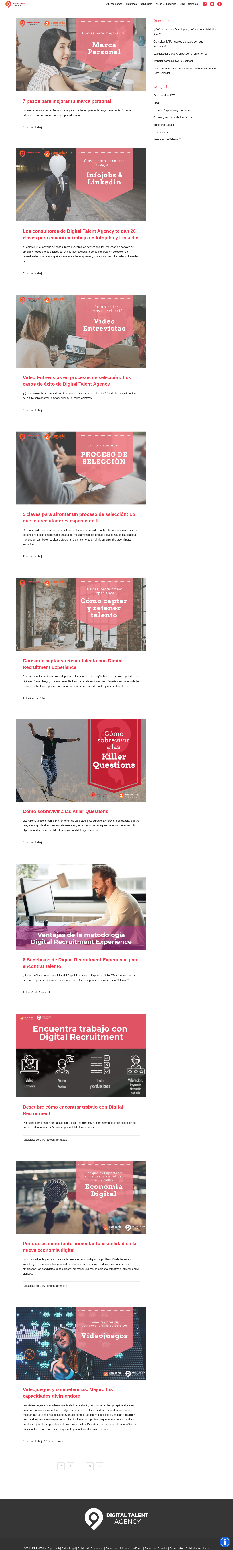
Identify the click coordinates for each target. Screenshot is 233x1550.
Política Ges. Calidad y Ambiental (189, 1548)
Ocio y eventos (54, 1441)
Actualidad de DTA (34, 698)
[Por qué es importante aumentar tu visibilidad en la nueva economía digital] (81, 1197)
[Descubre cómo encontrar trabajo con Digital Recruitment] (81, 1055)
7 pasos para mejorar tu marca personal (67, 101)
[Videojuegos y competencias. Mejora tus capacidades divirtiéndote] (81, 1343)
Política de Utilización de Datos (124, 1548)
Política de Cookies (156, 1548)
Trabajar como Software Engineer (173, 60)
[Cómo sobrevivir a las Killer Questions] (81, 760)
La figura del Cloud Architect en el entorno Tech (181, 53)
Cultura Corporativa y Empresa (171, 110)
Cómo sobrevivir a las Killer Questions (65, 811)
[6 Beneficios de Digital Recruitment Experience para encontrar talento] (81, 907)
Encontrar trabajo (33, 127)
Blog (156, 102)
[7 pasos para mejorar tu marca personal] (81, 54)
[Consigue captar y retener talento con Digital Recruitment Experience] (81, 614)
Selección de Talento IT (36, 992)
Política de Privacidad (90, 1548)
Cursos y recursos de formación (172, 117)
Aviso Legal (69, 1548)
